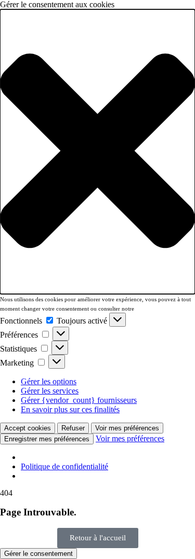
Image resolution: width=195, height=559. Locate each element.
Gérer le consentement (38, 553)
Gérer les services (50, 390)
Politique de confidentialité (64, 466)
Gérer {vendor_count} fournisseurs (79, 400)
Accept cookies (27, 428)
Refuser (73, 428)
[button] (97, 151)
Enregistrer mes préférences (46, 439)
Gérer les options (48, 381)
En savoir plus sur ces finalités (70, 409)
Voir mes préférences (127, 428)
